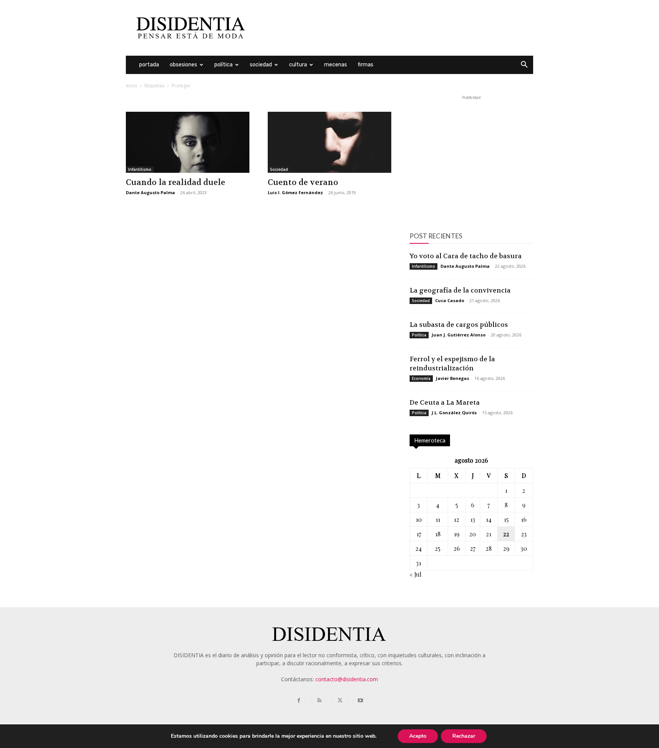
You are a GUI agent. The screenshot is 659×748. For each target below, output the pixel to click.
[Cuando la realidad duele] (187, 142)
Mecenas (335, 64)
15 (506, 519)
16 (524, 519)
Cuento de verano (303, 182)
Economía (421, 378)
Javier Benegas (452, 378)
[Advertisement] (394, 28)
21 (488, 534)
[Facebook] (298, 700)
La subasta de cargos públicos (459, 324)
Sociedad (261, 64)
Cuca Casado (449, 300)
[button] (524, 65)
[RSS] (319, 700)
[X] (339, 700)
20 (472, 534)
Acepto (417, 736)
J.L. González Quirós (454, 412)
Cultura (298, 64)
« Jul (415, 574)
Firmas (365, 64)
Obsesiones (183, 64)
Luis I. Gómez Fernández (295, 192)
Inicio (131, 85)
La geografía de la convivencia (460, 290)
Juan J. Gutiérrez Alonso (458, 335)
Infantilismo (139, 169)
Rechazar (463, 736)
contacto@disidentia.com (346, 679)
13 (472, 519)
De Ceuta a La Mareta (445, 402)
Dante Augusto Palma (150, 192)
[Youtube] (360, 700)
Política (223, 64)
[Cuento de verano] (329, 142)
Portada (149, 64)
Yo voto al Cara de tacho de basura (466, 256)
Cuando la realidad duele (175, 182)
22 (506, 534)
